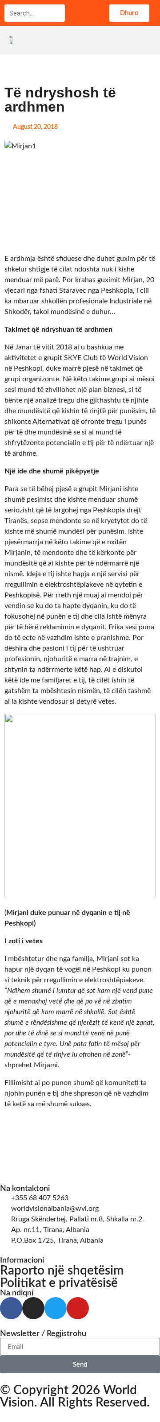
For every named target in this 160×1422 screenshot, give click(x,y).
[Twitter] (55, 1308)
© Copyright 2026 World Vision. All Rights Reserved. (75, 1396)
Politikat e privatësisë (59, 1283)
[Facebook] (11, 1308)
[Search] (57, 13)
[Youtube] (78, 1308)
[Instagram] (33, 1308)
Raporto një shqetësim (62, 1270)
